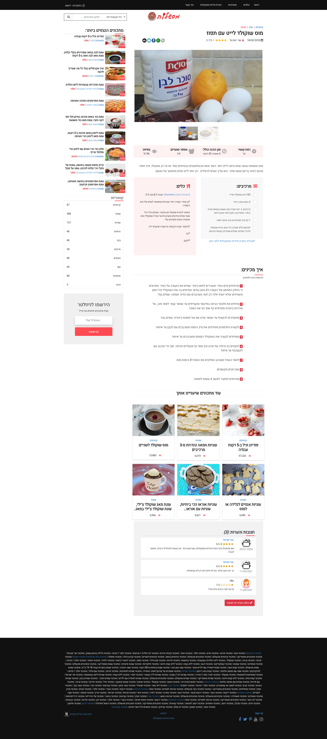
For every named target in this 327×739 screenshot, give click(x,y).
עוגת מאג (92, 60)
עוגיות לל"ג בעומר (156, 675)
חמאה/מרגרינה (192, 682)
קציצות (110, 685)
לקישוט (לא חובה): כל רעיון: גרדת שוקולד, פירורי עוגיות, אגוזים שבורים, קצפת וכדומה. (229, 229)
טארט (169, 692)
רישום (68, 5)
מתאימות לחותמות (250, 675)
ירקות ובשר (200, 692)
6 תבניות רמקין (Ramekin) (177, 194)
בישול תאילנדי (105, 703)
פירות (173, 660)
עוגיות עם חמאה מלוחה (234, 682)
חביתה (114, 692)
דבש (207, 664)
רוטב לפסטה (194, 703)
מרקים (94, 249)
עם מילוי (157, 660)
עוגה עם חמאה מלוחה (234, 671)
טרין (100, 692)
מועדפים (232, 5)
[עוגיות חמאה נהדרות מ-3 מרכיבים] (198, 420)
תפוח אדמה (144, 700)
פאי (142, 692)
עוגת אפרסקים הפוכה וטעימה (87, 101)
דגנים (85, 689)
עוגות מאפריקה (109, 664)
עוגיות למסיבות (131, 671)
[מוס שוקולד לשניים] (154, 420)
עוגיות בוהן (88, 678)
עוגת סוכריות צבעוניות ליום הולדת (85, 85)
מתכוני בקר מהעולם (198, 689)
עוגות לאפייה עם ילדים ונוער (209, 667)
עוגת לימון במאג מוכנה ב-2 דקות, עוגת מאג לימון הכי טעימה (85, 134)
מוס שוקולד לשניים (153, 445)
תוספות (100, 76)
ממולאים (247, 689)
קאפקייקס (223, 664)
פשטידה (238, 696)
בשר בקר (81, 685)
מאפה (87, 692)
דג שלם (181, 707)
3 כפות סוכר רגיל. (241, 202)
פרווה (226, 653)
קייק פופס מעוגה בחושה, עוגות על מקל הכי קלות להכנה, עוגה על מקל (84, 166)
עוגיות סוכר (108, 678)
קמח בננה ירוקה (207, 671)
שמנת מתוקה (125, 682)
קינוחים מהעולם (224, 657)
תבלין (241, 703)
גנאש (173, 682)
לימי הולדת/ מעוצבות (87, 89)
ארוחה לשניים (172, 689)
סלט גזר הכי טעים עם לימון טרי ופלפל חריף (86, 150)
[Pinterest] (250, 719)
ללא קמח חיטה (171, 664)
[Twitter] (244, 719)
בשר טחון (127, 685)
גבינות (129, 692)
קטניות (176, 703)
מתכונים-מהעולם (218, 696)
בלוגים (246, 5)
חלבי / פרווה (121, 653)
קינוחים (259, 27)
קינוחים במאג (176, 657)
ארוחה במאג (169, 696)
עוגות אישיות (131, 664)
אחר (186, 653)
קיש (183, 692)
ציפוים (94, 231)
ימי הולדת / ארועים (145, 653)
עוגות (153, 500)
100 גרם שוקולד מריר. (239, 194)
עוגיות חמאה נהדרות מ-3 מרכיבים (198, 447)
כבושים (73, 700)
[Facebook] (239, 719)
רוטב (227, 703)
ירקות (92, 76)
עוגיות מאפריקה (209, 678)
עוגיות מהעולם (185, 678)
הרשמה (94, 332)
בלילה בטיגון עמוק (98, 653)
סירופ (95, 682)
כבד (96, 685)
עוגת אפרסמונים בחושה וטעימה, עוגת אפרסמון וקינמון (86, 183)
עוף (94, 267)
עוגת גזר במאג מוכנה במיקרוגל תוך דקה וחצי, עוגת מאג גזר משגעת (84, 118)
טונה (209, 707)
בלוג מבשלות (97, 657)
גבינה (248, 660)
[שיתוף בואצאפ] (158, 40)
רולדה (108, 660)
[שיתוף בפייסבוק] (154, 40)
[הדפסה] (144, 40)
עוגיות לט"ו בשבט (182, 675)
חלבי (92, 40)
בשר (216, 692)
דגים (94, 285)
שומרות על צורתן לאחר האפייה (161, 671)
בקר (94, 240)
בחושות (93, 188)
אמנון (196, 707)
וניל (108, 682)
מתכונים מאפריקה (249, 657)
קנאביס (120, 707)
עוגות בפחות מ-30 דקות (154, 667)
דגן (101, 700)
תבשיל (143, 685)
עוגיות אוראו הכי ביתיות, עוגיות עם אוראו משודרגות (198, 509)
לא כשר (159, 685)
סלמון (74, 703)
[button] (252, 86)
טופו (155, 689)
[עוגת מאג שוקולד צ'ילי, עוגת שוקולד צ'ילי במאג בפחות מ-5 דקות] (154, 479)
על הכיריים (95, 696)
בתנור (111, 696)
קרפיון (165, 707)
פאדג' (93, 660)
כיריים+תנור (74, 696)
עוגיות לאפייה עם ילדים (134, 678)
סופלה (115, 657)
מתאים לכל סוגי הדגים (143, 707)
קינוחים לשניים (153, 657)
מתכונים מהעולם (86, 156)
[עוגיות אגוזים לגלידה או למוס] (243, 479)
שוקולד (234, 660)
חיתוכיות (151, 664)
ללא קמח (191, 664)
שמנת (239, 664)
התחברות (77, 5)
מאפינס (255, 664)
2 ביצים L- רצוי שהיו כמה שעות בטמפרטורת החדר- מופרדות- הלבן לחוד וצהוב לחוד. (229, 211)
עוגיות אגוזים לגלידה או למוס (243, 507)
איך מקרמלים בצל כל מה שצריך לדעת (86, 70)
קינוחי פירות (169, 653)
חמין (141, 696)
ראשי (256, 5)
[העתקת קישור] (163, 40)
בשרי (112, 689)
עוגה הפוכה (91, 105)
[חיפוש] (68, 17)
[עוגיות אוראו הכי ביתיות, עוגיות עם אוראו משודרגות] (198, 479)
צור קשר (259, 713)
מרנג (212, 653)
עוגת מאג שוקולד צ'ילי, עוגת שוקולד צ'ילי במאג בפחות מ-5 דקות (154, 509)
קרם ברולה (132, 657)
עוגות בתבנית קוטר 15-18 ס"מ (100, 667)
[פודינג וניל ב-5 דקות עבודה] (243, 420)
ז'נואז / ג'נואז (125, 660)
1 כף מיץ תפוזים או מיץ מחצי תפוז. (233, 220)
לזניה (156, 692)
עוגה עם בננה (181, 667)
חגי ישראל (75, 653)
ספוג (143, 660)
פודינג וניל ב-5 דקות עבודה (243, 447)
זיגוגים (187, 685)
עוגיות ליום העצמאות (98, 675)
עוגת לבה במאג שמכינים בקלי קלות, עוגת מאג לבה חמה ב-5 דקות (84, 54)
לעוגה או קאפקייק (228, 685)
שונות (143, 682)
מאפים (94, 258)
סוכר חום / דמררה (207, 675)
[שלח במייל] (149, 40)
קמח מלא (253, 678)
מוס (251, 27)
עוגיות (198, 440)
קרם (248, 685)
